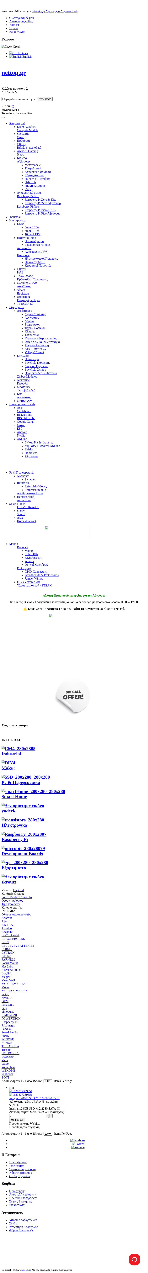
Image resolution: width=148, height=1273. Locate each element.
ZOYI (5, 1077)
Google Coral (25, 421)
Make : (13, 543)
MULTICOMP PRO (14, 990)
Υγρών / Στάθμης (35, 314)
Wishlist (14, 24)
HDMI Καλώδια (35, 185)
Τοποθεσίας (32, 335)
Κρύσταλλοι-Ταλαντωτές (32, 279)
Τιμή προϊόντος (11, 904)
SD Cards (23, 133)
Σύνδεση (14, 1223)
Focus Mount (10, 963)
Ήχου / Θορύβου (35, 328)
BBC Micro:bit (26, 418)
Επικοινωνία (16, 1205)
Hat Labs (7, 966)
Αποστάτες (23, 397)
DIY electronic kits (28, 582)
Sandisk (6, 1029)
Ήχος (20, 154)
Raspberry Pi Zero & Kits (40, 199)
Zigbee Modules (27, 376)
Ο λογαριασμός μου (21, 17)
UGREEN (8, 1056)
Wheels (29, 561)
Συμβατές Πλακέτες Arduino (42, 446)
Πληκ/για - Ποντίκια (37, 178)
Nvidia (21, 435)
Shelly (21, 510)
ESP (19, 428)
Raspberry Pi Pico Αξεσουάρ (42, 213)
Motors (29, 550)
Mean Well (8, 980)
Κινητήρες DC (34, 557)
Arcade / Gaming (27, 151)
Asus (20, 407)
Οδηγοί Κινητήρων (36, 564)
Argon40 (7, 931)
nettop (5, 994)
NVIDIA (7, 997)
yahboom (7, 1074)
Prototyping (24, 568)
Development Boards (22, 404)
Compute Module (27, 130)
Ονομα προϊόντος (12, 900)
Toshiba (6, 1049)
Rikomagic (8, 1025)
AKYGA (7, 924)
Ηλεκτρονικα (17, 220)
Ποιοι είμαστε (18, 1162)
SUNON (7, 1042)
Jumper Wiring (34, 578)
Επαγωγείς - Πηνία (28, 300)
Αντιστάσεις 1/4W (36, 251)
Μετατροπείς (32, 165)
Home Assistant (26, 521)
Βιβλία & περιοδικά (29, 147)
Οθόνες (21, 144)
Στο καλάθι (17, 1119)
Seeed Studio (10, 1032)
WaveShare (8, 1067)
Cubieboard (24, 411)
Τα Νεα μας (16, 1165)
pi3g (4, 1008)
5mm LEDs (32, 230)
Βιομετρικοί (32, 324)
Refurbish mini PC (36, 489)
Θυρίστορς (23, 296)
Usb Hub (30, 182)
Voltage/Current (34, 352)
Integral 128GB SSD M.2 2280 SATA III (34, 1098)
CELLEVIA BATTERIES (18, 945)
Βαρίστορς (23, 293)
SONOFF (8, 1039)
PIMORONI (9, 1015)
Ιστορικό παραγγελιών (23, 1220)
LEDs (20, 223)
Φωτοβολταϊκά (26, 390)
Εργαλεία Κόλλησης (37, 362)
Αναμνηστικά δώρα (29, 192)
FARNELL (9, 959)
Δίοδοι (21, 289)
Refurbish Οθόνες (36, 486)
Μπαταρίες (23, 387)
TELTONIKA (10, 1046)
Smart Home (17, 503)
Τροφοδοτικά (33, 168)
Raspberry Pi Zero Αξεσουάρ (43, 203)
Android (22, 432)
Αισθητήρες (24, 310)
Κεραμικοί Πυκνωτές (38, 265)
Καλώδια (22, 383)
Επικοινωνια (16, 31)
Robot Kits (31, 554)
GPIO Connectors (36, 571)
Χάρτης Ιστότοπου (20, 1172)
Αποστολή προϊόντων (22, 1194)
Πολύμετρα (32, 359)
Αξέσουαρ (23, 161)
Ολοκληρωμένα (27, 282)
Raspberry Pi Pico (28, 206)
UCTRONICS (10, 1053)
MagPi (6, 977)
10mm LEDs (32, 234)
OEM (5, 1001)
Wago (5, 1063)
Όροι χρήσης (17, 1191)
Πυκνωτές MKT (35, 262)
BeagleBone (24, 414)
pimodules (8, 1011)
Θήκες (21, 137)
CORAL (7, 949)
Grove (21, 425)
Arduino (22, 439)
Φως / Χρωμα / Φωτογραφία (42, 341)
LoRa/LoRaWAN (28, 507)
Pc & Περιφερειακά (21, 472)
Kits (19, 393)
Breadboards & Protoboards (42, 575)
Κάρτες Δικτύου (34, 175)
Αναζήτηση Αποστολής (23, 1226)
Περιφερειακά (25, 496)
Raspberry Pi (17, 123)
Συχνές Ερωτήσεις (20, 1201)
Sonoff (21, 514)
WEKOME (9, 1070)
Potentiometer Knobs (37, 244)
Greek (24, 53)
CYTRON (8, 952)
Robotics (22, 547)
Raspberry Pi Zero (28, 196)
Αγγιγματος (32, 317)
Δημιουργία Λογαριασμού (61, 11)
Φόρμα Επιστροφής (21, 1230)
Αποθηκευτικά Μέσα (38, 171)
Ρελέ (20, 272)
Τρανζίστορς (25, 276)
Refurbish (23, 483)
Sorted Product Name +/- (17, 897)
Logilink (7, 973)
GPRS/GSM (24, 400)
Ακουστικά (24, 500)
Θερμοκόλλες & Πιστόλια (41, 373)
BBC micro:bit (10, 935)
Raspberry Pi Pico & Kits (40, 210)
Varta (5, 1060)
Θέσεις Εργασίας (19, 1176)
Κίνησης (30, 331)
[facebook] (77, 1140)
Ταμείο (13, 28)
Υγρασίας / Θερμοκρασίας (41, 338)
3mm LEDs (32, 227)
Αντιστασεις (24, 248)
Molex (5, 987)
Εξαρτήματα (16, 307)
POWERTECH (11, 1018)
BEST (5, 942)
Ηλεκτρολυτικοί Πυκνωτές (41, 258)
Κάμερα (22, 158)
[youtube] (78, 1147)
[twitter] (78, 1143)
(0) (12, 106)
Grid (21, 890)
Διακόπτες (23, 380)
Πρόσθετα (23, 140)
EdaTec (6, 956)
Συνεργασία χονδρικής (23, 1169)
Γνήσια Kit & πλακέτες (39, 442)
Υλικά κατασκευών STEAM (34, 585)
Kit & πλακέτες (26, 126)
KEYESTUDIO (12, 970)
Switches (30, 479)
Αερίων (29, 321)
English (27, 56)
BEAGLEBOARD (13, 938)
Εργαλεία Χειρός (35, 369)
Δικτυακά (23, 476)
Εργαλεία (23, 355)
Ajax (20, 517)
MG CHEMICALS (13, 983)
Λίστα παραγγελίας (21, 21)
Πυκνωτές (23, 255)
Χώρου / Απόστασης (37, 345)
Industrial (15, 217)
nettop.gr (26, 1269)
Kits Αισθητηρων (35, 348)
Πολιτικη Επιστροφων (23, 1198)
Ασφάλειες (23, 286)
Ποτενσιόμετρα (26, 237)
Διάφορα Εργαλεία (36, 366)
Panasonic (8, 1004)
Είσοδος (37, 11)
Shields (29, 449)
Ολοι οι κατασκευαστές (16, 914)
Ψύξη (28, 189)
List (15, 890)
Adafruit (7, 918)
